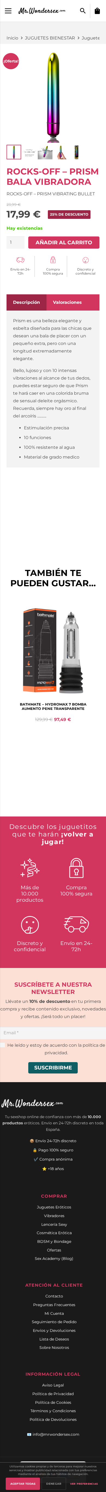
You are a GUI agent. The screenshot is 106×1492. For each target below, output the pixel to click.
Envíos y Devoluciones (54, 1330)
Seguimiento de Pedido (54, 1321)
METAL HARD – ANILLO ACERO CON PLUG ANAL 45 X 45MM (53, 706)
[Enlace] (42, 11)
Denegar (53, 1484)
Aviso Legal (53, 1385)
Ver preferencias (84, 1483)
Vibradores (54, 1215)
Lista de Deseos (54, 1339)
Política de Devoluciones (53, 1419)
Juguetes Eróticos (54, 1207)
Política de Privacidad (53, 1393)
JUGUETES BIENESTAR (50, 38)
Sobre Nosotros (54, 1347)
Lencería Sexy (54, 1224)
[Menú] (8, 11)
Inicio (12, 38)
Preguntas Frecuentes (54, 1304)
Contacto (54, 1296)
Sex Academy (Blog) (54, 1258)
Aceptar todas (23, 1484)
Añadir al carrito (64, 242)
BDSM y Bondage (54, 1241)
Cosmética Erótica (54, 1232)
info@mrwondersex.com (56, 1434)
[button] (83, 11)
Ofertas (54, 1250)
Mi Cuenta (54, 1313)
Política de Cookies (53, 1402)
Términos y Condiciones (53, 1410)
